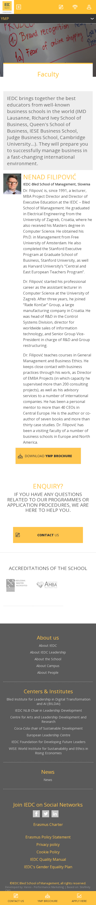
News (48, 780)
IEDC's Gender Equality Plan (48, 866)
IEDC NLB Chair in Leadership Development (48, 710)
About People (47, 672)
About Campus (47, 666)
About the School (47, 659)
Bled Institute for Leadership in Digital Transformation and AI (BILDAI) (48, 701)
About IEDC (48, 645)
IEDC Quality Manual (48, 859)
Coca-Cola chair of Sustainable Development (48, 728)
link (48, 17)
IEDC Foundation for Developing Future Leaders (48, 742)
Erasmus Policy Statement (48, 837)
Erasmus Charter (48, 824)
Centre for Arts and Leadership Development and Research (48, 719)
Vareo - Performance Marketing (44, 887)
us (48, 535)
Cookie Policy (48, 852)
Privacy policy (48, 844)
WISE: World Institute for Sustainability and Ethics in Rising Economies (48, 750)
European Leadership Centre (48, 735)
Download (48, 456)
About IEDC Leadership (48, 652)
